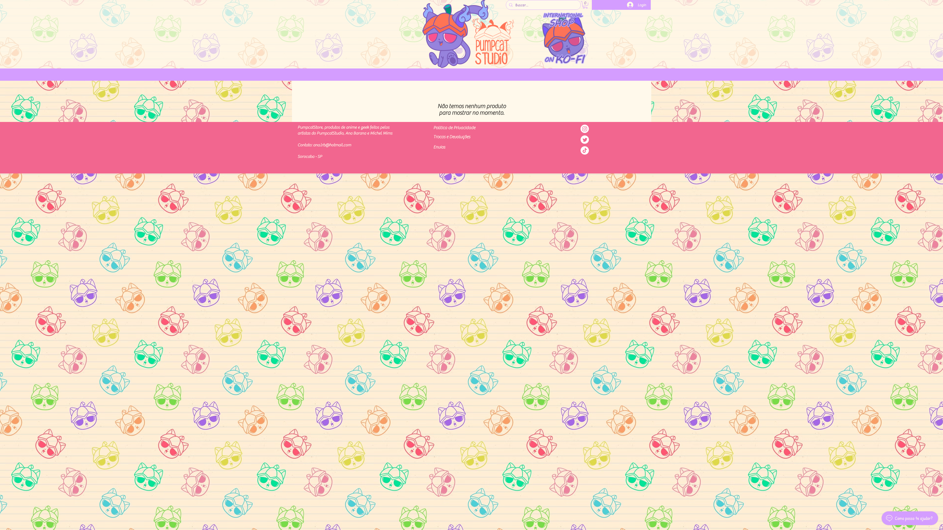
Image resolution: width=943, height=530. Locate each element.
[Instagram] (585, 129)
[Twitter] (585, 139)
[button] (585, 5)
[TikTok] (585, 150)
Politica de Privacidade (454, 127)
